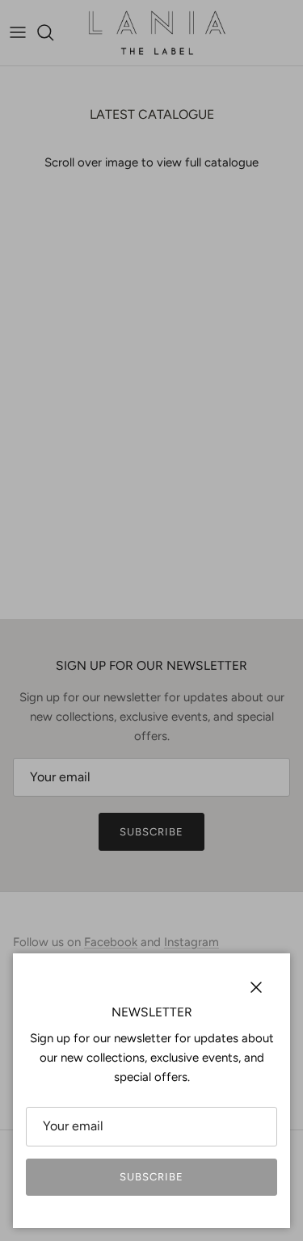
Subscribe (151, 1177)
